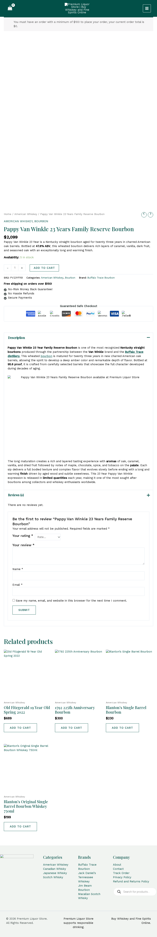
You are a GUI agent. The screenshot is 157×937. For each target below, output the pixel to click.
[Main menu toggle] (147, 8)
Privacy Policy (122, 877)
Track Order (121, 873)
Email (17, 584)
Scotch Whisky (53, 877)
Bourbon (41, 221)
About (117, 864)
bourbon (46, 356)
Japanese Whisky (55, 873)
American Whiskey (25, 214)
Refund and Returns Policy (131, 881)
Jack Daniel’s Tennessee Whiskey (87, 877)
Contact (118, 869)
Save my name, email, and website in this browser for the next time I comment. (71, 600)
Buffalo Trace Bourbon (101, 277)
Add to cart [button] (20, 727)
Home (7, 214)
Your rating (22, 536)
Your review (23, 545)
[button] (19, 8)
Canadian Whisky (54, 869)
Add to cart (44, 268)
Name (17, 569)
